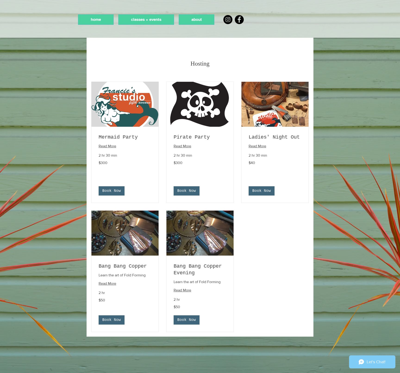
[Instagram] (227, 19)
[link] (125, 137)
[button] (112, 191)
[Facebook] (239, 19)
